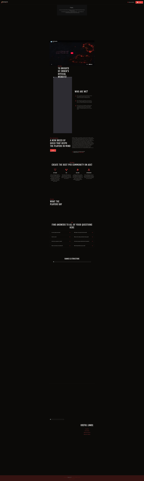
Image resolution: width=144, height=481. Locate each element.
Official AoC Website (87, 434)
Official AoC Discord (87, 432)
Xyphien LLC (70, 477)
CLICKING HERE (81, 152)
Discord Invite (87, 430)
